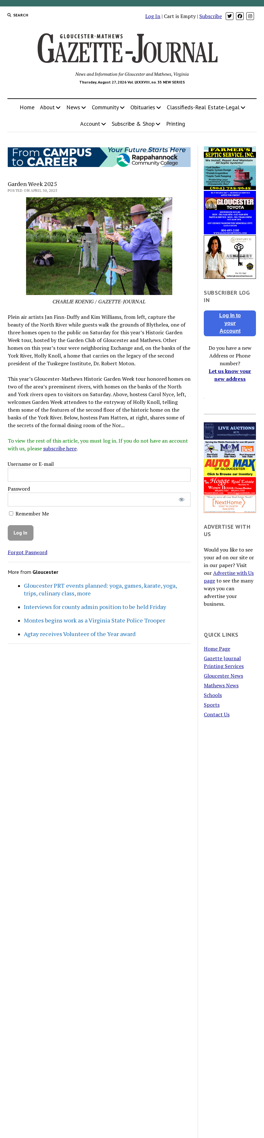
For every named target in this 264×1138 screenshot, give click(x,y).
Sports (212, 704)
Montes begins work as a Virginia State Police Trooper (94, 620)
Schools (213, 695)
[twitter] (229, 16)
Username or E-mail (31, 463)
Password (19, 488)
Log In (152, 16)
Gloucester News (223, 675)
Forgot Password (27, 552)
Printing (175, 123)
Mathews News (221, 685)
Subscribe (210, 16)
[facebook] (240, 16)
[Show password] (181, 499)
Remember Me (31, 513)
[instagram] (250, 16)
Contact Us (217, 714)
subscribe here (60, 448)
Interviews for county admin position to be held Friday (95, 607)
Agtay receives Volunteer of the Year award (80, 634)
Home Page (217, 648)
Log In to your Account (230, 323)
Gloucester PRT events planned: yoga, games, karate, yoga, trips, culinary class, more (100, 589)
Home (27, 107)
